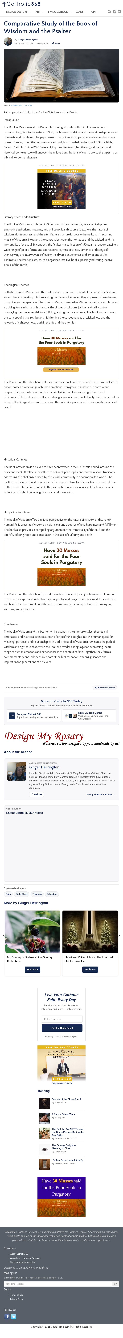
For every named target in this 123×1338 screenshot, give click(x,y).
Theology (37, 894)
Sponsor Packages (32, 1258)
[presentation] (4, 935)
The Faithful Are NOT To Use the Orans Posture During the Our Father (68, 1132)
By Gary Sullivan (59, 1103)
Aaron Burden (16, 105)
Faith (8, 894)
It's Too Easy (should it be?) (67, 1160)
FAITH (38, 11)
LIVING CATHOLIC (58, 11)
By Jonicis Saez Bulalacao (63, 1164)
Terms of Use (16, 1295)
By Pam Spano (58, 1117)
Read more (32, 969)
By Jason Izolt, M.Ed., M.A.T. (64, 1139)
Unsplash (28, 105)
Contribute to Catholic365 (22, 1262)
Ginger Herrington (28, 39)
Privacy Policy (16, 1299)
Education (52, 894)
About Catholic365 (19, 1254)
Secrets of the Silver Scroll (66, 1099)
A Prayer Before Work (63, 1114)
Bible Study (21, 894)
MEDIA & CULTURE (17, 11)
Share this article (106, 687)
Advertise (15, 1258)
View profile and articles (101, 794)
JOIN (93, 11)
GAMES (79, 11)
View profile (42, 43)
